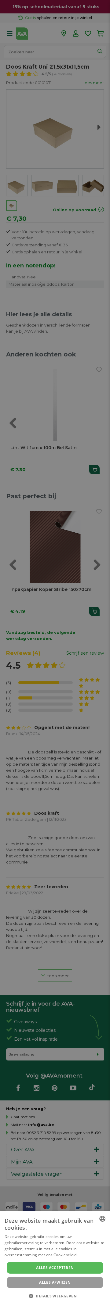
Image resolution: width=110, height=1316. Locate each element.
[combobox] (102, 1219)
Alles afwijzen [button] (55, 1282)
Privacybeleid (51, 1304)
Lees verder (89, 1254)
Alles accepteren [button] (55, 1267)
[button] (55, 1295)
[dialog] (55, 1263)
